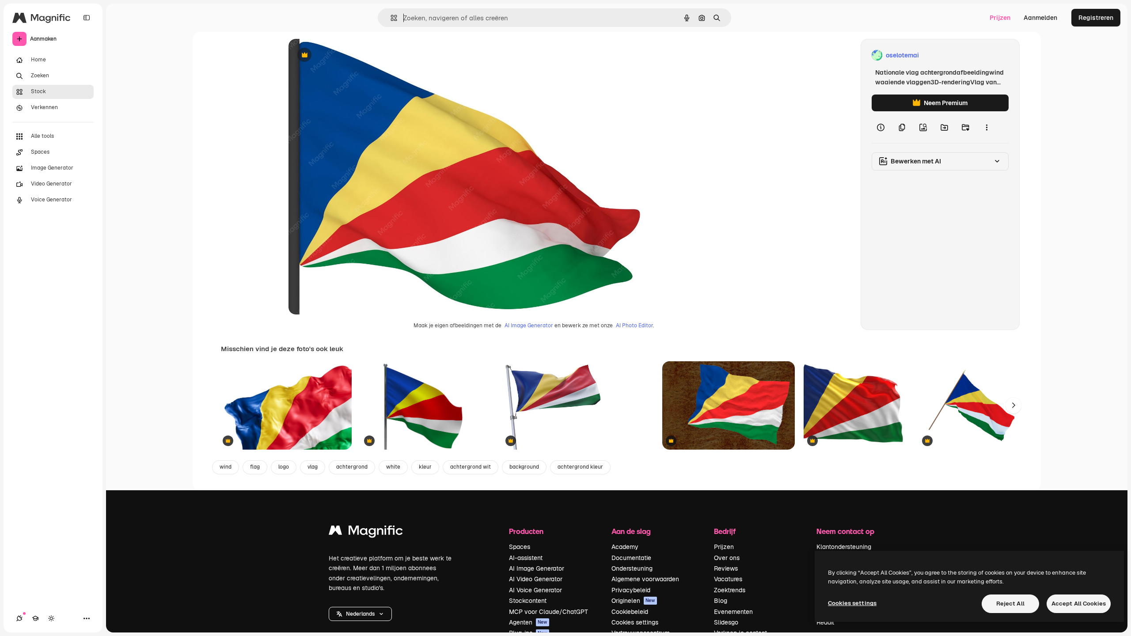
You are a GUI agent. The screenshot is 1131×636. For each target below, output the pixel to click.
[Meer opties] (986, 127)
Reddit (825, 622)
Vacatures (728, 579)
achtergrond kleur (580, 466)
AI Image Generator (529, 325)
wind (226, 466)
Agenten (528, 622)
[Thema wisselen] (51, 618)
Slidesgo (726, 622)
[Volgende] (1013, 405)
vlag (312, 466)
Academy (624, 547)
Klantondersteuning (843, 547)
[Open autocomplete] (390, 18)
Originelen (633, 601)
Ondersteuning (632, 568)
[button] (360, 614)
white (393, 466)
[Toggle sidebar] (87, 18)
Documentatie (631, 558)
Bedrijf (725, 531)
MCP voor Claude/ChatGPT (548, 612)
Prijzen (1000, 18)
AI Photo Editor (634, 325)
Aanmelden (1040, 18)
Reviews (726, 568)
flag (255, 466)
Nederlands (360, 613)
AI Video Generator (535, 579)
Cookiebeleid (629, 612)
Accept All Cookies (1078, 603)
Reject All (1010, 603)
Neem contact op (845, 531)
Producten (526, 531)
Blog (720, 601)
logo (283, 466)
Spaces (519, 547)
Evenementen (733, 612)
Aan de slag (631, 531)
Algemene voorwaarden (645, 579)
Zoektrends (729, 590)
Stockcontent (528, 601)
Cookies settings (634, 622)
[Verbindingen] (19, 618)
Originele (347, 55)
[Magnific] (366, 532)
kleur (425, 466)
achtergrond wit (470, 466)
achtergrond (352, 466)
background (524, 466)
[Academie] (35, 618)
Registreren (1095, 18)
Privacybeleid (630, 590)
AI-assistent (526, 558)
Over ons (727, 558)
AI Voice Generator (535, 590)
